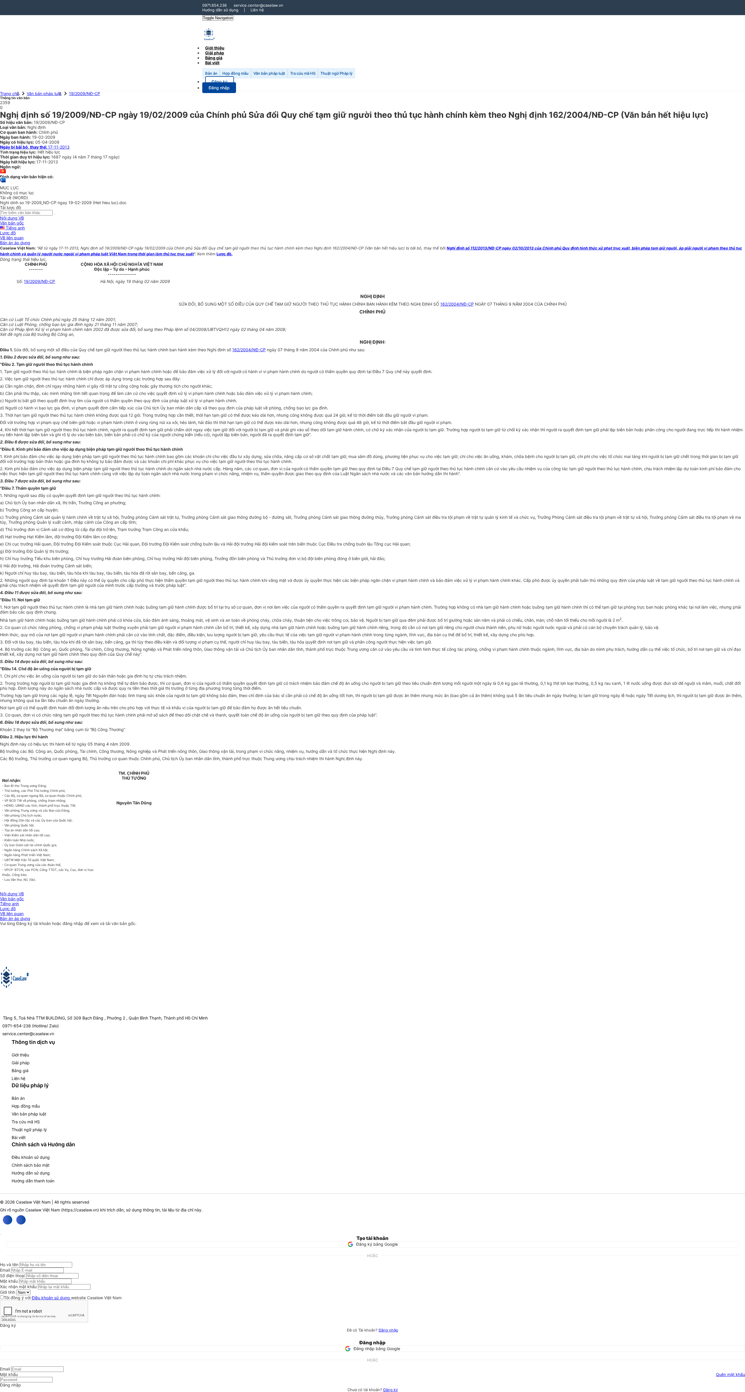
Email (5, 1270)
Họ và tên (9, 1264)
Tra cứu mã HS (302, 73)
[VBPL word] (3, 182)
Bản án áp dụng (15, 242)
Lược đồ (8, 232)
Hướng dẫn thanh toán (33, 1180)
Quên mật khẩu (730, 1374)
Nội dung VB (12, 217)
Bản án (211, 73)
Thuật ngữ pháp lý (29, 1129)
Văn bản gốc (12, 222)
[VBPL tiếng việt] (3, 171)
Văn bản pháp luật (269, 73)
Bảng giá (20, 1070)
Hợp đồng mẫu (235, 73)
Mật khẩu (9, 1281)
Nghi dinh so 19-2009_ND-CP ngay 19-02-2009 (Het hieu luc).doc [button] (63, 202)
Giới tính (7, 1292)
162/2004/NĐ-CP (457, 304)
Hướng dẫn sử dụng (220, 10)
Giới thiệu (20, 1054)
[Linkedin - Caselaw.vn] (21, 1220)
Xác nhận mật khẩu (18, 1286)
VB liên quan (12, 237)
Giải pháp (21, 1062)
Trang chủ (9, 93)
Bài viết (212, 62)
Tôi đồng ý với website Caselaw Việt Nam (63, 1297)
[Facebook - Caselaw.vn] (7, 1220)
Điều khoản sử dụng (31, 1157)
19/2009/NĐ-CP (84, 93)
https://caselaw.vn (80, 1209)
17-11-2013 (35, 147)
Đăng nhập (388, 1330)
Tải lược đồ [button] (10, 207)
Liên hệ (257, 10)
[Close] (0, 1234)
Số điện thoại (12, 1275)
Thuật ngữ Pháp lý (336, 73)
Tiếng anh (15, 227)
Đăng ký (390, 1389)
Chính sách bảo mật (30, 1165)
